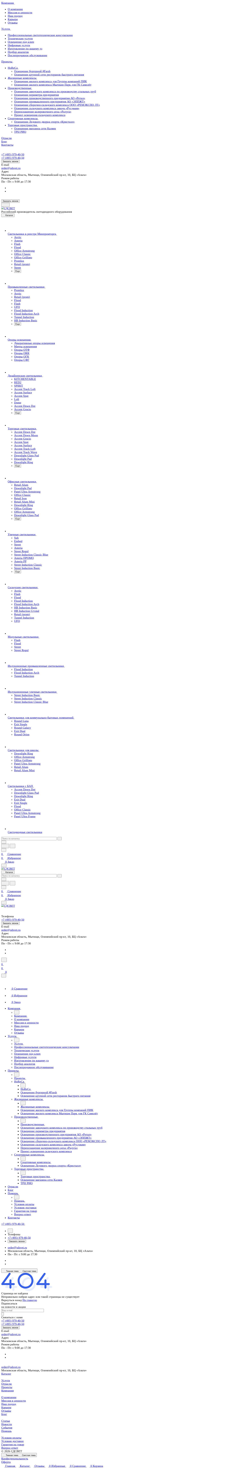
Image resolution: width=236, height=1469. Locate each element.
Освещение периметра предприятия (36, 94)
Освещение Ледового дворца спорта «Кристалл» (44, 121)
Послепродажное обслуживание (27, 55)
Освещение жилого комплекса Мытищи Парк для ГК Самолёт (52, 84)
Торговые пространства (23, 125)
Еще (17, 271)
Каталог (6, 1373)
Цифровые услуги (19, 45)
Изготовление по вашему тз (25, 48)
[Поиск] (4, 960)
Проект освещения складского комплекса (39, 115)
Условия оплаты (11, 1437)
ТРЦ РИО (20, 131)
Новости (6, 1424)
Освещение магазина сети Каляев (35, 128)
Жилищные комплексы (22, 78)
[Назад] (16, 1012)
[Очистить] (59, 838)
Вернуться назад (11, 1300)
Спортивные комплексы (23, 118)
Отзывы (12, 22)
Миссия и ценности (20, 12)
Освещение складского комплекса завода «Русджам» (46, 108)
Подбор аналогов (18, 52)
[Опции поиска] (3, 842)
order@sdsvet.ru (11, 168)
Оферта (6, 1462)
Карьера (13, 19)
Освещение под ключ (21, 41)
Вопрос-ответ (9, 1447)
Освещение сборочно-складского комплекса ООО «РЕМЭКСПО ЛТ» (57, 104)
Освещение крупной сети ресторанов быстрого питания (49, 74)
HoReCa (13, 67)
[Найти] (12, 846)
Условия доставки (12, 1441)
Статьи (5, 1420)
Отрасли (6, 1383)
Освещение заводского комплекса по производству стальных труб (55, 91)
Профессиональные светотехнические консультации (40, 35)
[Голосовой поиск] (5, 846)
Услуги (5, 1380)
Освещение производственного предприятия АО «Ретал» (49, 98)
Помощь (6, 1431)
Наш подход (15, 15)
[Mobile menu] (3, 902)
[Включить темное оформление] (5, 205)
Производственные (20, 88)
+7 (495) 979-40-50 (12, 154)
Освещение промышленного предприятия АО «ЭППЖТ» (49, 101)
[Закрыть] (3, 975)
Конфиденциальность (14, 1458)
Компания (7, 1390)
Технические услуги (20, 38)
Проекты (6, 1387)
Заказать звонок (10, 161)
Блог (4, 1414)
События (6, 1427)
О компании (15, 9)
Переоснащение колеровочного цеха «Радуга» (42, 111)
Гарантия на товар (12, 1444)
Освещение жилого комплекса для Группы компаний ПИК (50, 81)
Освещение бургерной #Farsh (32, 71)
